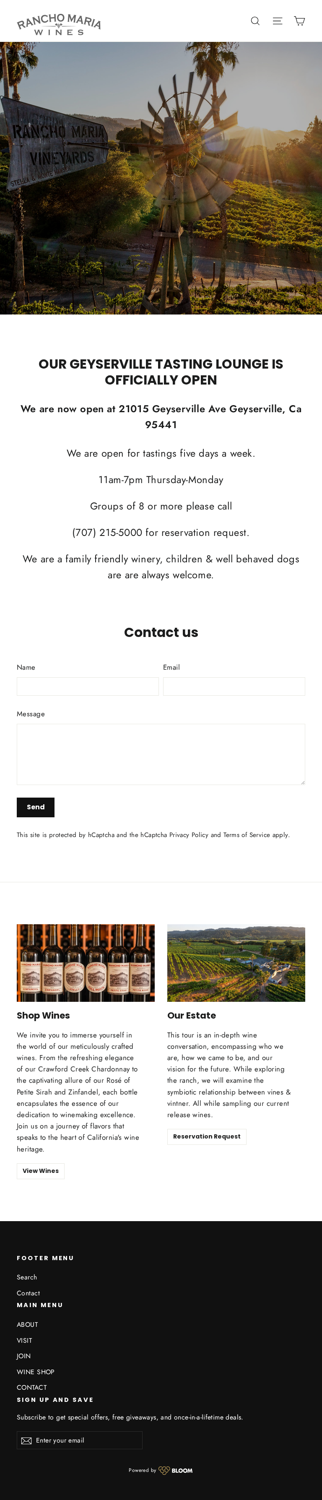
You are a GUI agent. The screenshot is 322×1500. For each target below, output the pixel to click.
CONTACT (32, 1387)
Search (27, 1277)
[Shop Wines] (86, 963)
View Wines (41, 1171)
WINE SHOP (36, 1372)
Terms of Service (246, 835)
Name (26, 667)
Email (171, 667)
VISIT (24, 1340)
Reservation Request (207, 1136)
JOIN (24, 1356)
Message (31, 714)
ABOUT (27, 1324)
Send (36, 807)
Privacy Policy (188, 835)
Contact (28, 1293)
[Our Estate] (236, 963)
